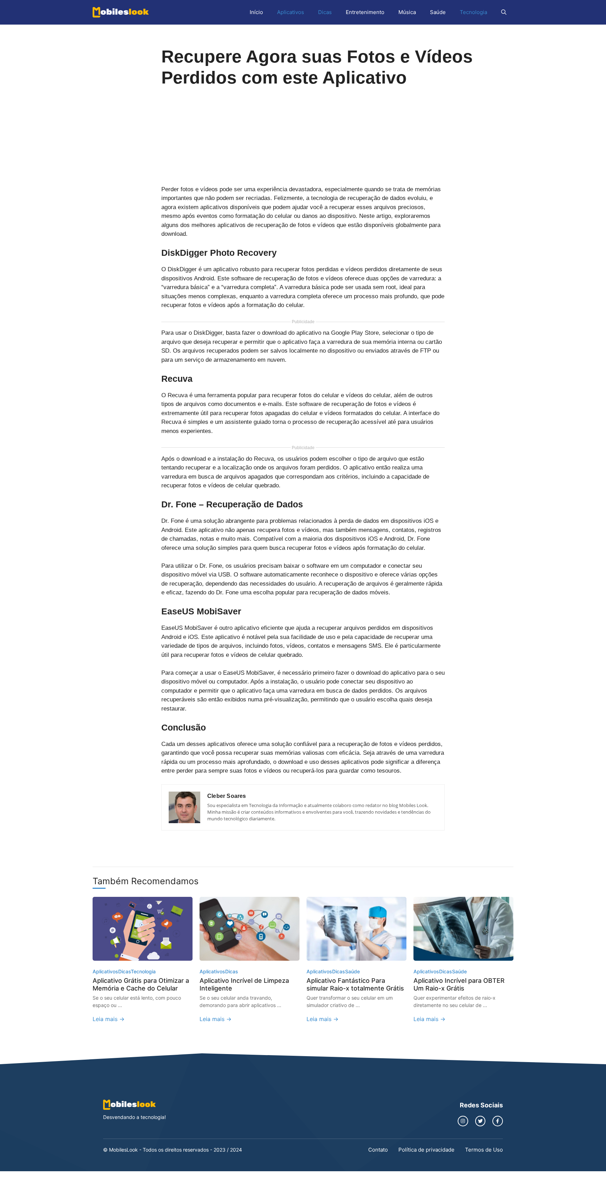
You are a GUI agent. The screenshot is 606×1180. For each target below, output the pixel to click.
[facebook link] (497, 1121)
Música (407, 12)
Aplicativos (290, 12)
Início (256, 12)
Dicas (325, 12)
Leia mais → (108, 1018)
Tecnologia (473, 12)
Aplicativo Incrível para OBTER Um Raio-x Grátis (459, 984)
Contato (378, 1149)
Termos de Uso (484, 1149)
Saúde (438, 12)
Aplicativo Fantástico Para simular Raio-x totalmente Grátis (355, 984)
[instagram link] (463, 1121)
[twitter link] (480, 1121)
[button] (503, 12)
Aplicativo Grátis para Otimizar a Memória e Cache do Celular (141, 984)
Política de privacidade (426, 1149)
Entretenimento (365, 12)
